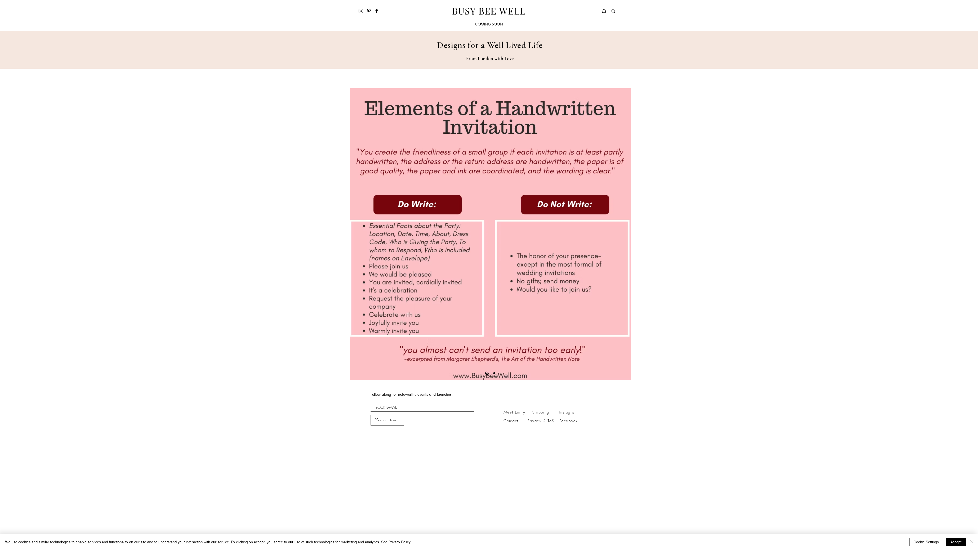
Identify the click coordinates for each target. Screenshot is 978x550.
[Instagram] (361, 11)
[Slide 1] (494, 373)
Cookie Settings (926, 541)
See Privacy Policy (396, 541)
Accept (955, 541)
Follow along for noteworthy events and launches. (412, 394)
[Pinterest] (369, 11)
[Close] (972, 542)
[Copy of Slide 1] (486, 373)
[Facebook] (377, 11)
